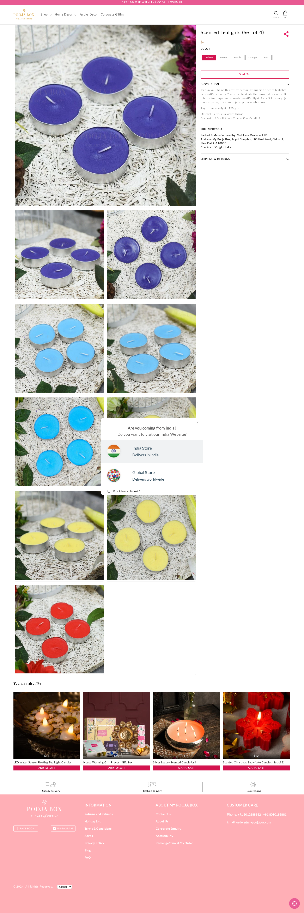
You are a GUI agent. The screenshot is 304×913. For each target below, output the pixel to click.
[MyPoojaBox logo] (23, 14)
